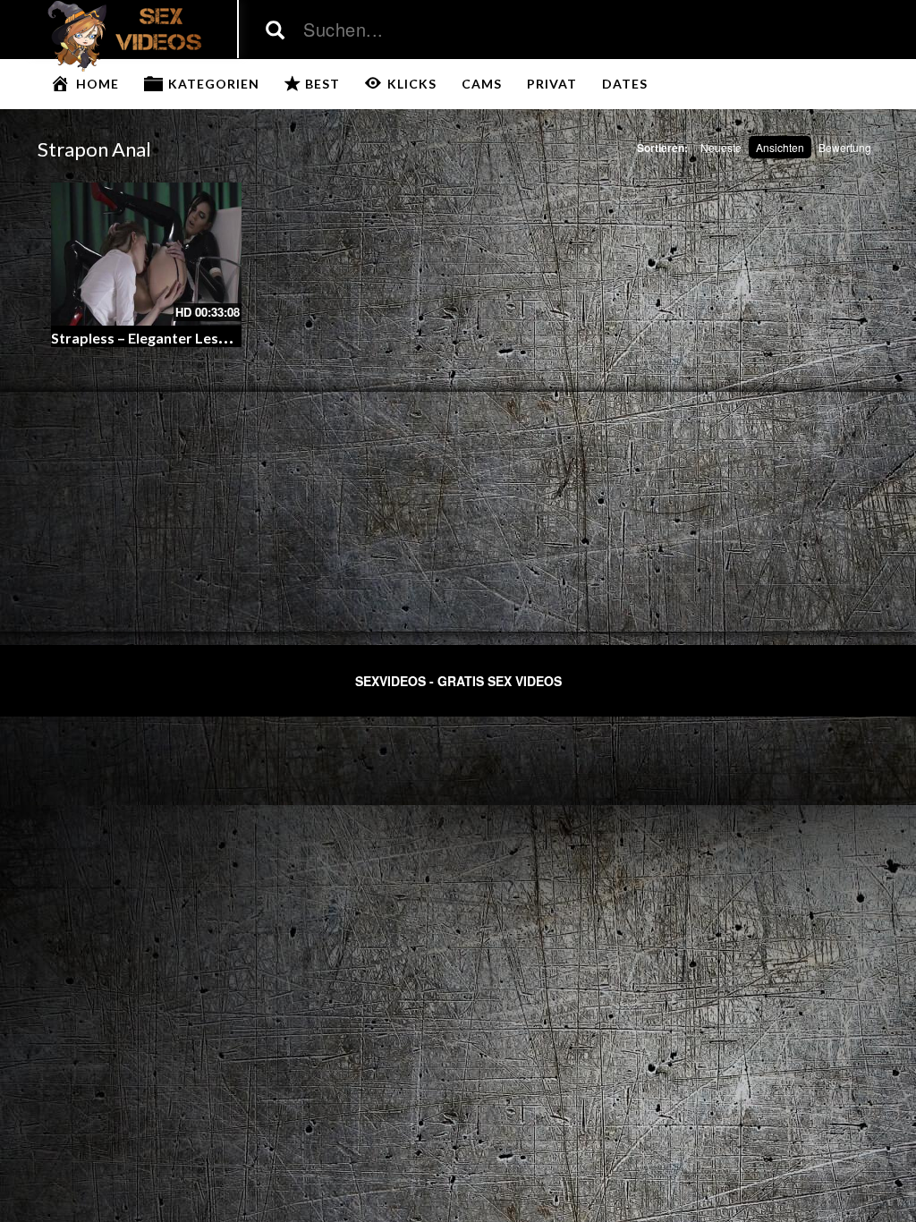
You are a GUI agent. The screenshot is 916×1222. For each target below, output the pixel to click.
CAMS (482, 83)
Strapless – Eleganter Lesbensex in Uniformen (203, 337)
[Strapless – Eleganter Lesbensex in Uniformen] (146, 253)
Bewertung (844, 147)
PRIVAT (552, 83)
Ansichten (780, 147)
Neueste (721, 147)
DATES (625, 83)
